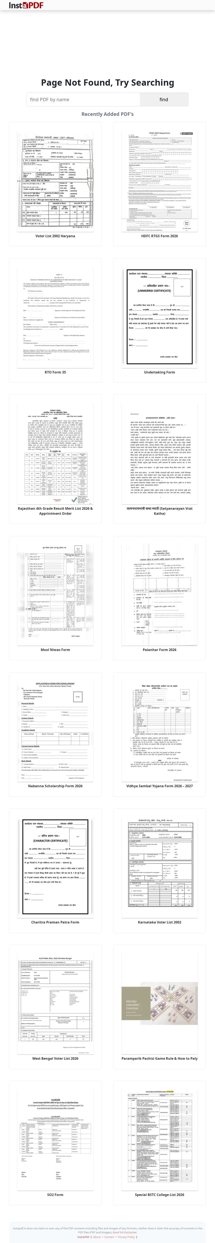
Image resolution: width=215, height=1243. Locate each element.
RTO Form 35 (55, 372)
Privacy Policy (126, 1237)
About (97, 1237)
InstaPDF (83, 1237)
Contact (109, 1237)
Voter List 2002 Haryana (55, 236)
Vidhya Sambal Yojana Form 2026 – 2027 (159, 786)
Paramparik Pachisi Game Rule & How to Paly (160, 1058)
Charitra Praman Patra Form (55, 922)
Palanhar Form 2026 (159, 649)
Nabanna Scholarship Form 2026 (55, 786)
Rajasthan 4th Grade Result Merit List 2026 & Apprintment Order (55, 511)
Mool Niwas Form (55, 649)
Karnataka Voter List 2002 (159, 922)
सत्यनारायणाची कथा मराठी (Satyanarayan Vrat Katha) (160, 511)
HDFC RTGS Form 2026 (159, 236)
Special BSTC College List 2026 (159, 1194)
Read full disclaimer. (125, 1232)
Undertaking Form (159, 372)
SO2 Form (55, 1194)
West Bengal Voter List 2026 (55, 1058)
